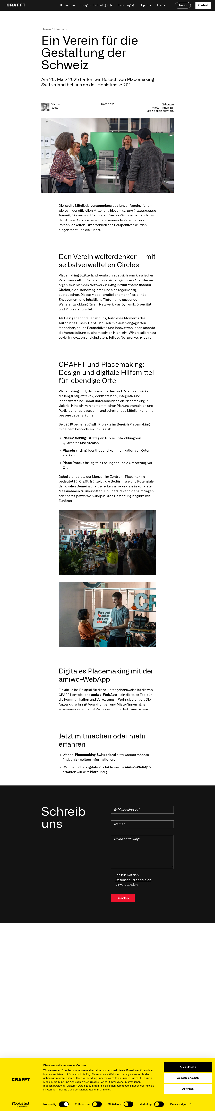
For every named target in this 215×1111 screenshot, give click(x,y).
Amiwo (182, 5)
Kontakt (203, 5)
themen (60, 29)
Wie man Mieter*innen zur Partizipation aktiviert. (159, 107)
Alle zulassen (188, 1067)
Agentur (146, 5)
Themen (162, 5)
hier (76, 759)
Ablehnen (188, 1088)
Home (46, 29)
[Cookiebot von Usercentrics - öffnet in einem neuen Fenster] (21, 1104)
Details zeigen (178, 1104)
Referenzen (67, 5)
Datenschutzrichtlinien (133, 880)
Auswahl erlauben (188, 1077)
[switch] (97, 1104)
